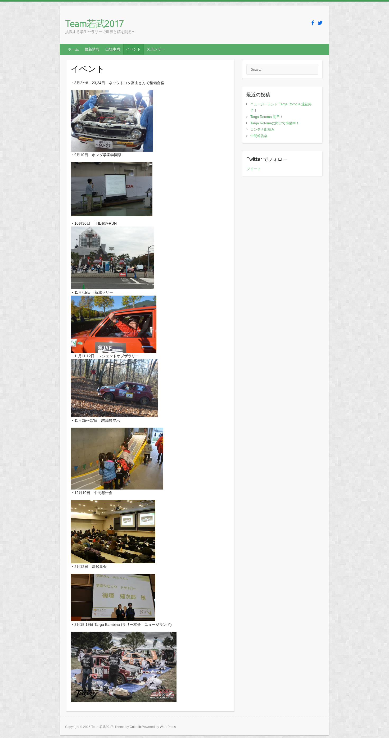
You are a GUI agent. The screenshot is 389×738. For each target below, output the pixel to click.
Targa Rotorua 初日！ (266, 117)
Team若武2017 (94, 23)
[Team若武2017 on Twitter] (320, 23)
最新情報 (92, 49)
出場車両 (112, 49)
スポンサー (156, 49)
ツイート (253, 169)
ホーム (73, 49)
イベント (133, 49)
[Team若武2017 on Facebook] (312, 23)
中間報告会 (259, 136)
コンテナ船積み (262, 130)
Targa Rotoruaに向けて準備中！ (274, 123)
